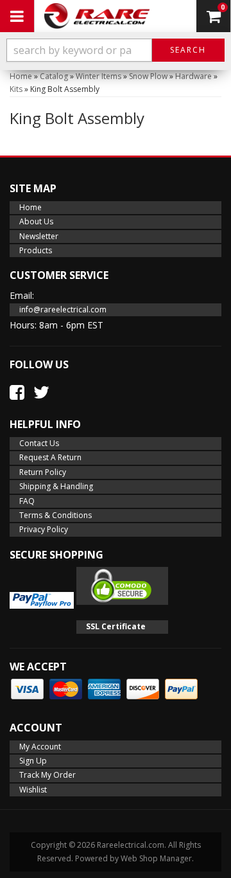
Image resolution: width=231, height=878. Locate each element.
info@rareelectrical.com (63, 309)
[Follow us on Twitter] (41, 392)
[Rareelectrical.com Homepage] (97, 16)
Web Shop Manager (156, 858)
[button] (115, 50)
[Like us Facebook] (17, 392)
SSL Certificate (116, 626)
